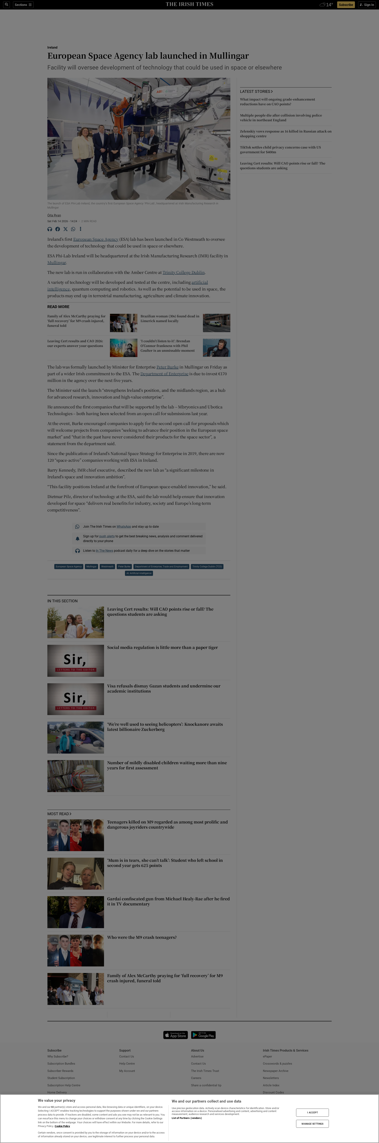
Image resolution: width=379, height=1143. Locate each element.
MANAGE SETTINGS (312, 1123)
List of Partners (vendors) (187, 1118)
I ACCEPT (312, 1112)
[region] (189, 1118)
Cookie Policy (62, 1126)
